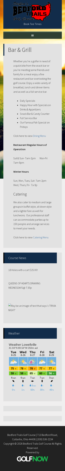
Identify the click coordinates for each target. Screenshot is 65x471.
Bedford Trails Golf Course (32, 12)
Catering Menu (40, 237)
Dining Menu (39, 135)
